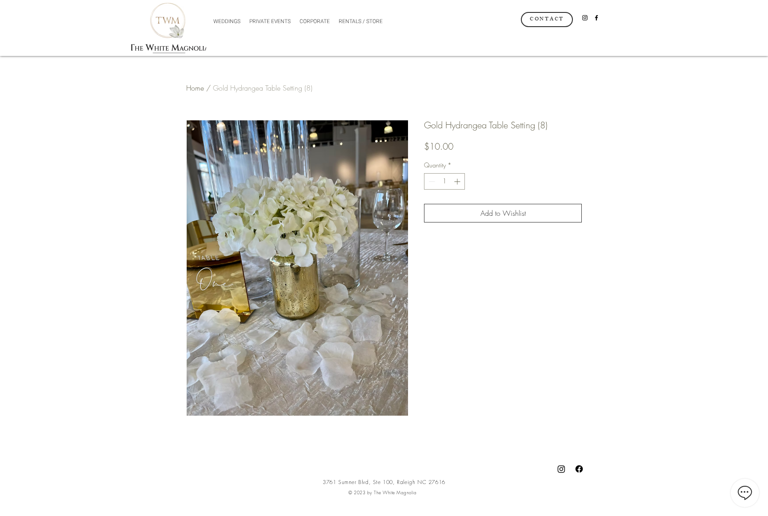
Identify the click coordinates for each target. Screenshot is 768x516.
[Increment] (458, 181)
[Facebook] (596, 17)
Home (195, 88)
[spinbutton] (444, 181)
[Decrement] (430, 181)
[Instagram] (584, 17)
